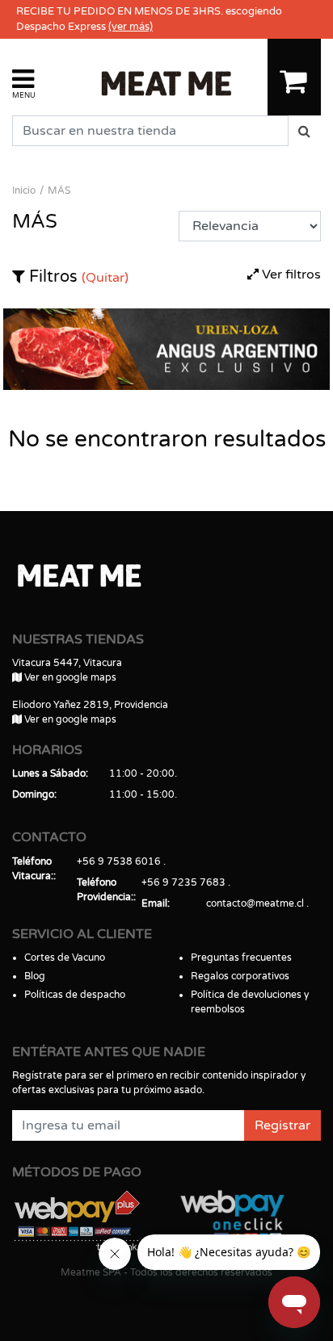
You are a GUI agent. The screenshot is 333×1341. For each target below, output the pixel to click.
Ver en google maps (69, 677)
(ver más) (130, 26)
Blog (34, 976)
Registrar (282, 1125)
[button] (24, 82)
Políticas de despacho (74, 994)
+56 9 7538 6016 (119, 861)
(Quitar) (105, 278)
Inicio (24, 190)
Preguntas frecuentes (241, 957)
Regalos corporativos (240, 976)
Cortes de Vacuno (64, 957)
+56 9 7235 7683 (183, 882)
